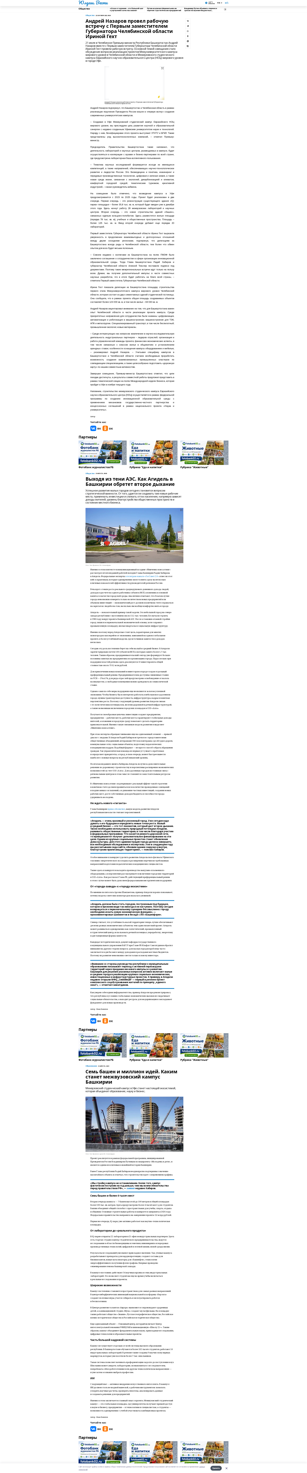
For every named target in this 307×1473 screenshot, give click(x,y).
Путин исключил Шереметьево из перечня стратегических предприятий (164, 9)
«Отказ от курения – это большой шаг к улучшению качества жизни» (126, 9)
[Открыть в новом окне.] (95, 428)
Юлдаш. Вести (93, 2)
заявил (131, 1188)
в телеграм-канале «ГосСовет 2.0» (142, 576)
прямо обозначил (116, 809)
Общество (84, 8)
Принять (216, 1468)
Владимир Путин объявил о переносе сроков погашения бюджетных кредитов (200, 9)
